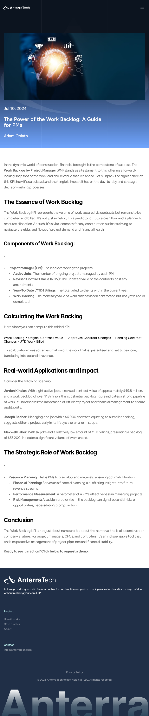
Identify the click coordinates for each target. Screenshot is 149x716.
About (7, 629)
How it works (12, 619)
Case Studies (12, 624)
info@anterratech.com (18, 649)
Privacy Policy (74, 672)
